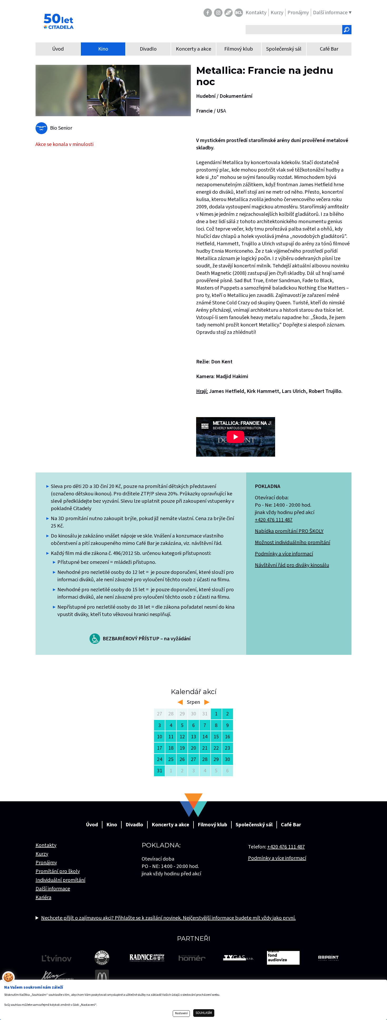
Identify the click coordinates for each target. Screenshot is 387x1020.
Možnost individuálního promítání (292, 542)
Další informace (53, 888)
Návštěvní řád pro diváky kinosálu (292, 565)
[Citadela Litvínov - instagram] (218, 12)
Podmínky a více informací (284, 554)
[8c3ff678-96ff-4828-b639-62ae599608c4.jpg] (113, 90)
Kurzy (42, 854)
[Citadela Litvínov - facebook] (208, 12)
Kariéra (43, 897)
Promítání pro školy (58, 871)
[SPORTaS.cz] (228, 12)
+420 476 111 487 (273, 520)
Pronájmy (46, 862)
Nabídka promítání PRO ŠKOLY (289, 531)
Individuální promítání (60, 880)
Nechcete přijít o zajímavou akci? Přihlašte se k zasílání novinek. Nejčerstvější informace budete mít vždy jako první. (168, 918)
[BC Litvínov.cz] (239, 12)
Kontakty (46, 845)
